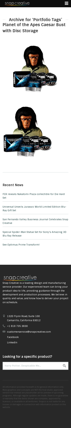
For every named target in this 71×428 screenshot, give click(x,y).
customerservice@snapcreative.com (29, 331)
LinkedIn (12, 342)
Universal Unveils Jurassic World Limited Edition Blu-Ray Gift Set (34, 208)
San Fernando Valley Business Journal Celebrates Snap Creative (35, 221)
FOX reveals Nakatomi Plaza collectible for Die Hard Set (34, 196)
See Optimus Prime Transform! (21, 244)
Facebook (13, 337)
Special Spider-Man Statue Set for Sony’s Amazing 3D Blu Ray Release (34, 233)
